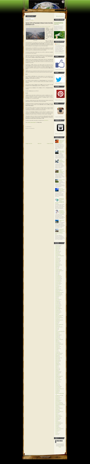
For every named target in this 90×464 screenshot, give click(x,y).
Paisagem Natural (58, 376)
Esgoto (57, 314)
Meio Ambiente (37, 26)
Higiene (57, 340)
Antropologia (58, 254)
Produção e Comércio (59, 388)
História (57, 341)
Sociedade (57, 418)
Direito (57, 298)
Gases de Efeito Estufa (33, 26)
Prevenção (57, 387)
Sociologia (57, 419)
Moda (57, 365)
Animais (57, 253)
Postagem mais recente (29, 143)
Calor (56, 268)
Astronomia (57, 260)
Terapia (57, 426)
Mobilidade (57, 364)
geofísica (57, 333)
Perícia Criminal (58, 379)
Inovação (57, 347)
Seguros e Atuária (58, 416)
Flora (56, 329)
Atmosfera (57, 261)
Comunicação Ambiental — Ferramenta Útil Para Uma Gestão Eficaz (59, 23)
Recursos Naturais (58, 403)
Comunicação (58, 277)
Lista (56, 349)
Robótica (57, 409)
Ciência (57, 271)
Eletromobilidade (58, 308)
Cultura (57, 285)
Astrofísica (57, 259)
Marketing (57, 355)
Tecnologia (57, 424)
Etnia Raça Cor (58, 316)
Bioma (57, 267)
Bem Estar (57, 263)
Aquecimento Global (59, 255)
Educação (57, 306)
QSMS (57, 392)
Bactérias (57, 262)
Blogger (60, 446)
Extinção (57, 321)
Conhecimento (58, 278)
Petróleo (57, 380)
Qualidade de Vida (44, 26)
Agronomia (57, 247)
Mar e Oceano (58, 354)
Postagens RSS (32, 10)
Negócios (57, 369)
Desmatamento (58, 293)
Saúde (47, 26)
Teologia (57, 425)
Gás (56, 330)
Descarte (57, 291)
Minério (57, 362)
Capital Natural (58, 269)
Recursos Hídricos (58, 402)
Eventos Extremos (58, 317)
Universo (57, 433)
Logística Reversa (58, 353)
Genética (57, 332)
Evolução (57, 318)
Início (26, 10)
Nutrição (57, 370)
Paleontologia (58, 377)
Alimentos (57, 252)
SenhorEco (57, 417)
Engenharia (57, 310)
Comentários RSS (40, 10)
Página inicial (39, 143)
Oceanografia (58, 372)
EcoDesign (57, 301)
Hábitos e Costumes (59, 339)
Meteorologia (58, 360)
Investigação (58, 348)
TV (56, 432)
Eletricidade (57, 307)
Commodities (58, 275)
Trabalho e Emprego (59, 428)
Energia (57, 309)
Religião (57, 405)
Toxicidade (49, 26)
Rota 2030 (57, 410)
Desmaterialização (58, 294)
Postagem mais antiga (50, 143)
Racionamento (58, 397)
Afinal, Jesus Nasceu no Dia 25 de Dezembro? (61, 189)
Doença (29, 26)
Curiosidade (57, 286)
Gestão (57, 337)
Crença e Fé (58, 284)
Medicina (57, 356)
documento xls (46, 120)
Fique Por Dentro (58, 326)
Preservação (58, 386)
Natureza (57, 368)
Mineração (57, 361)
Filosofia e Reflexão (59, 324)
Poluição (41, 26)
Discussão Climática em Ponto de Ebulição (61, 161)
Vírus (56, 434)
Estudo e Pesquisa (58, 315)
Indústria (57, 345)
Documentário (58, 299)
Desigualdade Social (59, 292)
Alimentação (58, 251)
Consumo (57, 282)
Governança (58, 338)
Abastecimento (58, 245)
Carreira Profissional (59, 270)
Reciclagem (57, 401)
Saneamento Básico (59, 411)
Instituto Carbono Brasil (31, 122)
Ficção (57, 323)
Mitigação (57, 363)
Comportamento (58, 276)
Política (57, 384)
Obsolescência (58, 371)
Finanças (57, 325)
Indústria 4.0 (58, 346)
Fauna (57, 322)
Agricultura (57, 246)
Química (57, 396)
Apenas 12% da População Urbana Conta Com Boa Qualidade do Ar (39, 23)
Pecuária (57, 378)
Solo (56, 420)
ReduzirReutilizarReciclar (59, 404)
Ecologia (57, 302)
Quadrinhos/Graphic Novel (60, 393)
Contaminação (58, 283)
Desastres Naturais (59, 290)
